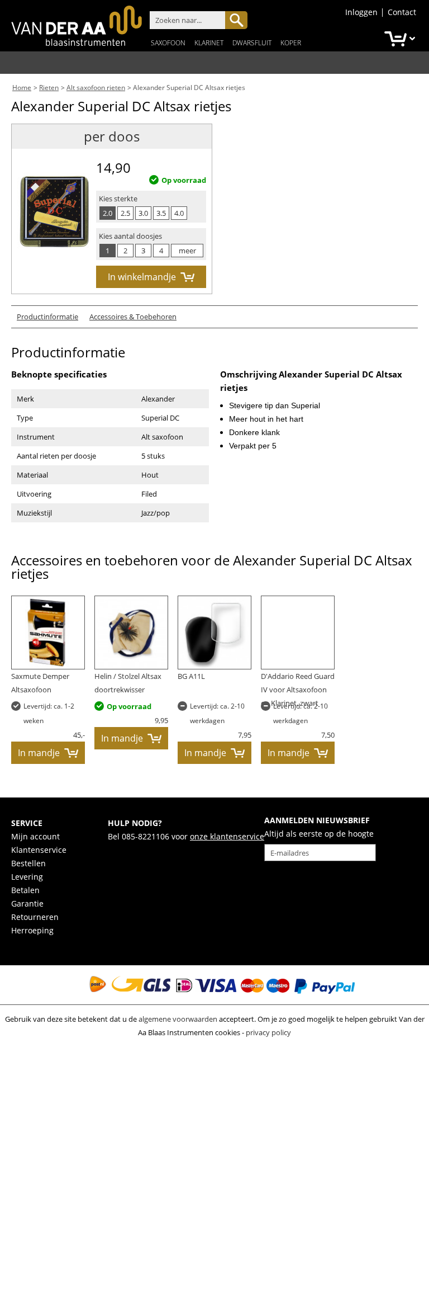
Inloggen (361, 12)
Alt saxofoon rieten (95, 87)
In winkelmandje (142, 277)
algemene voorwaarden (178, 1019)
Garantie (27, 903)
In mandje (39, 753)
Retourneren (35, 917)
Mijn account (35, 836)
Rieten (49, 87)
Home (21, 87)
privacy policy (268, 1032)
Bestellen (28, 863)
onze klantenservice (227, 836)
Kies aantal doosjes (130, 236)
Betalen (25, 890)
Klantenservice (38, 849)
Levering (27, 876)
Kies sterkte (118, 199)
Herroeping (32, 930)
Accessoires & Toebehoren (133, 317)
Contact (402, 12)
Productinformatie (47, 317)
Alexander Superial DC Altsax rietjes (189, 87)
